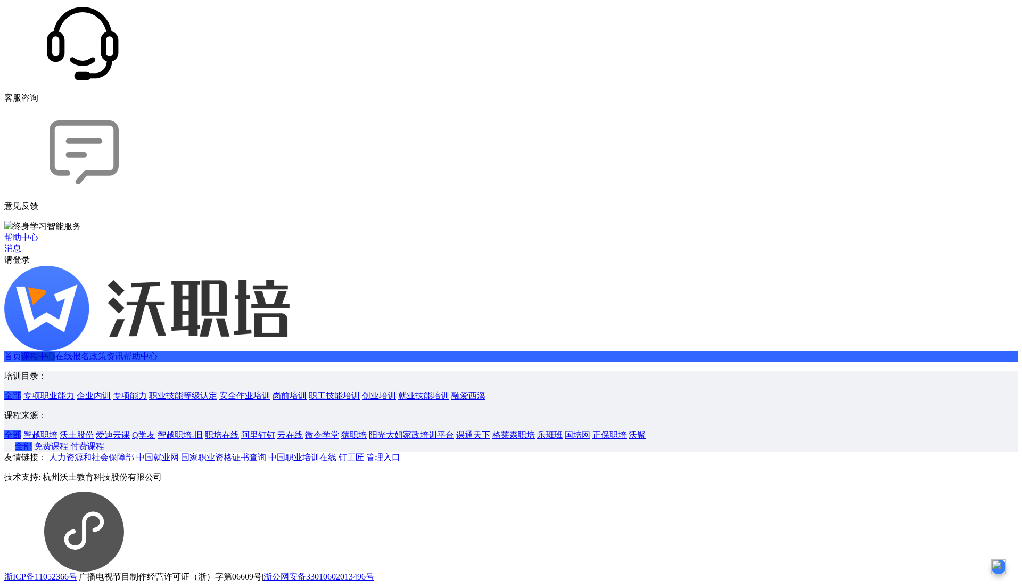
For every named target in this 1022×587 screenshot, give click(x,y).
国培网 (577, 434)
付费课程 (87, 446)
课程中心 (38, 356)
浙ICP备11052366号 (40, 576)
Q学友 (143, 434)
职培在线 (222, 434)
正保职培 (609, 434)
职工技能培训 (334, 395)
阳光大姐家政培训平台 (411, 434)
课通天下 (473, 434)
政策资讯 (106, 356)
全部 (12, 395)
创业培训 (379, 395)
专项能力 (130, 395)
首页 (12, 356)
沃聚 (637, 434)
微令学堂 (322, 434)
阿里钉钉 (258, 434)
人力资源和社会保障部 (91, 457)
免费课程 (51, 446)
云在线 (290, 434)
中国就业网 (157, 457)
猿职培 (354, 434)
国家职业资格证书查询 (223, 457)
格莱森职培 (513, 434)
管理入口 (383, 457)
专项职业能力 (49, 395)
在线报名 (72, 356)
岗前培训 (290, 395)
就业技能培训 (423, 395)
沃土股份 (77, 434)
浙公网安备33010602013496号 (318, 576)
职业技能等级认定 (183, 395)
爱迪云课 (113, 434)
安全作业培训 (244, 395)
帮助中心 (140, 356)
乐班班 (550, 434)
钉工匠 (351, 457)
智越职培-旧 (180, 434)
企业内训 (94, 395)
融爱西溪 (468, 395)
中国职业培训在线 (302, 457)
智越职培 (40, 434)
